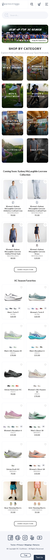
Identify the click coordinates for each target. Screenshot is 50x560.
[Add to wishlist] (21, 181)
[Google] (17, 537)
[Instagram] (25, 537)
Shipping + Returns (32, 545)
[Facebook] (10, 537)
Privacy (20, 545)
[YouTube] (39, 537)
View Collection (25, 269)
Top (25, 555)
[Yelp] (32, 537)
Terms (13, 545)
